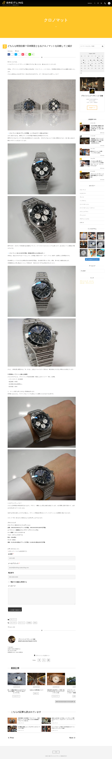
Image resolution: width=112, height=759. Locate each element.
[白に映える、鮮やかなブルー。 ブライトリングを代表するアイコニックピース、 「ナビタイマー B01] (83, 253)
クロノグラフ (13, 622)
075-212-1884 (13, 650)
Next (71, 738)
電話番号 (11, 573)
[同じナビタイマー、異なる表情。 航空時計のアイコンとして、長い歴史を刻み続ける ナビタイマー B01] (92, 244)
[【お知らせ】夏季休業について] (36, 679)
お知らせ (36, 693)
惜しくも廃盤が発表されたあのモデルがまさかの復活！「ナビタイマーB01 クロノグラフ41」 (17, 691)
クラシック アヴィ (84, 211)
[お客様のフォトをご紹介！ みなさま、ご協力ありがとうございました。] (92, 236)
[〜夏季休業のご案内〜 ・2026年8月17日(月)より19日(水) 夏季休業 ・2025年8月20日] (83, 236)
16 (102, 63)
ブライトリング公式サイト (43, 655)
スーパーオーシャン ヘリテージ (87, 208)
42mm (35, 622)
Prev (12, 738)
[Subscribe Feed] (101, 3)
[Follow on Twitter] (95, 3)
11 (84, 63)
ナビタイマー (16, 696)
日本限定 (29, 622)
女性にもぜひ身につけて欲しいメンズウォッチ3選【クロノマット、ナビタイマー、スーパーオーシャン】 (63, 719)
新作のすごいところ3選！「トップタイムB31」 (96, 152)
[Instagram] (98, 3)
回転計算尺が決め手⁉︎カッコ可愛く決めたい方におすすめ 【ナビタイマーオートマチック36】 (56, 691)
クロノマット (13, 619)
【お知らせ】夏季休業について (36, 690)
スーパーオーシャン (84, 204)
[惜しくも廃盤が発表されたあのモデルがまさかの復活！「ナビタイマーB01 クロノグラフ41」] (17, 679)
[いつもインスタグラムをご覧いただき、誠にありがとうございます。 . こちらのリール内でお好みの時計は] (83, 244)
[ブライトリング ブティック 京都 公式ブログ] (12, 2)
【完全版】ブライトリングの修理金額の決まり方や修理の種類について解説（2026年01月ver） (96, 141)
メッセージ (11, 586)
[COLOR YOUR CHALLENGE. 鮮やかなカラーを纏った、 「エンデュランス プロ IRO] (92, 253)
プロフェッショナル (84, 218)
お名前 (10, 554)
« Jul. (81, 73)
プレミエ (82, 197)
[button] (109, 3)
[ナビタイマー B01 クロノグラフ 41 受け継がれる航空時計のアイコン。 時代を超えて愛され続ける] (100, 244)
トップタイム (83, 200)
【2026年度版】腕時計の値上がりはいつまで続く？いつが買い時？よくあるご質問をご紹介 (96, 128)
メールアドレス (14, 563)
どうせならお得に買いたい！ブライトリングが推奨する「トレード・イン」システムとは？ (96, 163)
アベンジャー (83, 215)
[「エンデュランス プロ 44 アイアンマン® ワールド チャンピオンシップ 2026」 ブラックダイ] (100, 253)
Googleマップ (92, 107)
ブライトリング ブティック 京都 (92, 96)
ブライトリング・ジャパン (87, 281)
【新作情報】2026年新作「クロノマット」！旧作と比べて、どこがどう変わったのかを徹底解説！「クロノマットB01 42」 (29, 719)
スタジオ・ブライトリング (87, 283)
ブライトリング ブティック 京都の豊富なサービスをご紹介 (97, 175)
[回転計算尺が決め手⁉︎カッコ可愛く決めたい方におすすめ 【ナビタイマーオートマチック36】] (56, 679)
